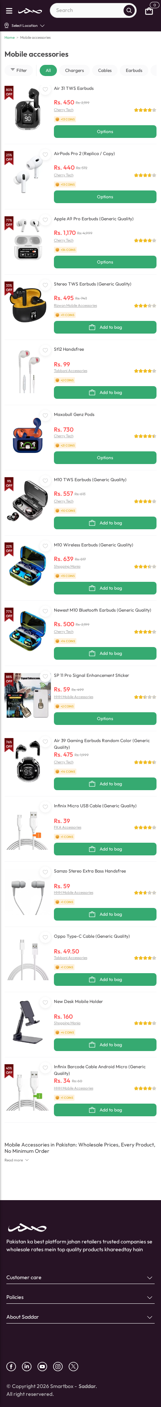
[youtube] (45, 1366)
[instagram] (61, 1366)
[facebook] (14, 1366)
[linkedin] (29, 1366)
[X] (76, 1366)
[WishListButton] (45, 89)
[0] (149, 10)
